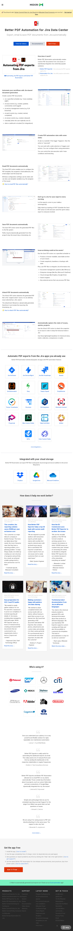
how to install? (21, 851)
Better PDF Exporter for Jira (10, 899)
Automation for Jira (46, 73)
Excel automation (55, 882)
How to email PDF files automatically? (16, 184)
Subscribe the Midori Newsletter (62, 905)
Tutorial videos (21, 43)
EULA (57, 918)
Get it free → (53, 43)
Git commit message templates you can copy (42, 920)
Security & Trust (60, 913)
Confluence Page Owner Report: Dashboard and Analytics (41, 912)
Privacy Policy (60, 916)
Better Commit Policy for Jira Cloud (25, 12)
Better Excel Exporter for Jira (11, 894)
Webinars (24, 908)
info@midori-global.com (59, 895)
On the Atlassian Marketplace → (60, 900)
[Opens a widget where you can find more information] (66, 927)
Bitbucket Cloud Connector (47, 12)
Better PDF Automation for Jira (11, 901)
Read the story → (9, 573)
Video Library (26, 906)
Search (24, 911)
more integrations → (36, 447)
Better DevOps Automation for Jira (11, 917)
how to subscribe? (22, 864)
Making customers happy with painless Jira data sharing (35, 602)
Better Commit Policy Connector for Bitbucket (12, 912)
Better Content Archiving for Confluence (10, 905)
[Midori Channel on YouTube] (57, 925)
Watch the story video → (59, 646)
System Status (24, 900)
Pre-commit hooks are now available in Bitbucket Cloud (42, 904)
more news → (40, 925)
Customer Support (25, 895)
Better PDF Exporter (46, 69)
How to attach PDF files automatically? (16, 310)
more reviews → (36, 833)
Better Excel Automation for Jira (12, 896)
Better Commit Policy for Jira (11, 908)
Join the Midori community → (60, 910)
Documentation (37, 43)
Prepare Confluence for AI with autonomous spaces (43, 896)
